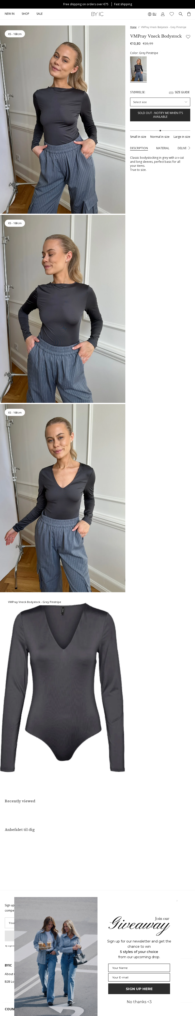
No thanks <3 (139, 1002)
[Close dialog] (177, 901)
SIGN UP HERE (139, 988)
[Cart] (189, 14)
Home (133, 27)
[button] (25, 14)
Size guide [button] (182, 92)
